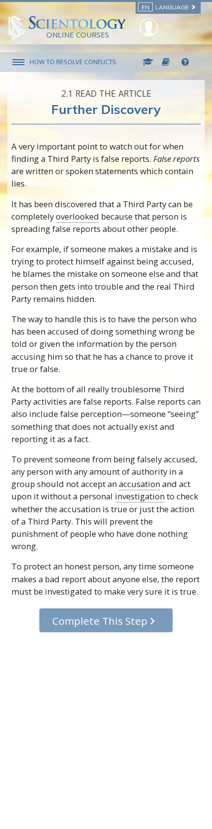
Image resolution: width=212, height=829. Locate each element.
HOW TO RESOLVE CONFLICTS (73, 61)
